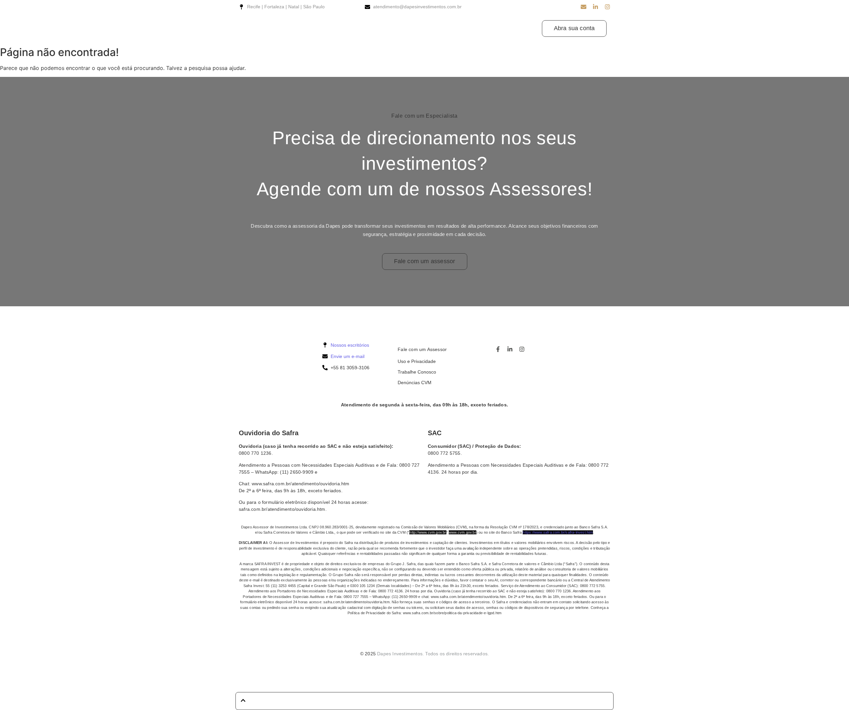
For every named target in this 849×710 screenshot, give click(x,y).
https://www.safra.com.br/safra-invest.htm (558, 532)
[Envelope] (583, 7)
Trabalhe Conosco (417, 372)
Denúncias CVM (414, 382)
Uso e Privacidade (417, 361)
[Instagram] (607, 7)
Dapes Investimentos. (400, 653)
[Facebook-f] (498, 349)
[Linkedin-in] (595, 7)
